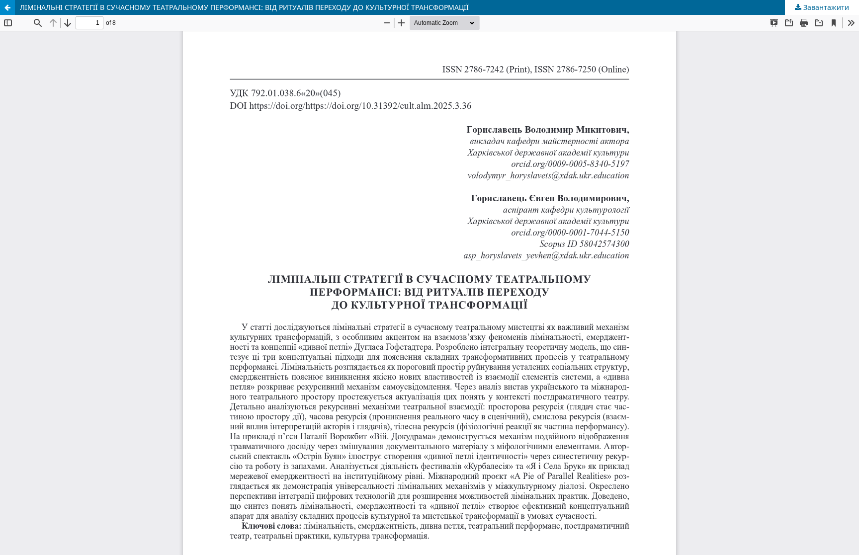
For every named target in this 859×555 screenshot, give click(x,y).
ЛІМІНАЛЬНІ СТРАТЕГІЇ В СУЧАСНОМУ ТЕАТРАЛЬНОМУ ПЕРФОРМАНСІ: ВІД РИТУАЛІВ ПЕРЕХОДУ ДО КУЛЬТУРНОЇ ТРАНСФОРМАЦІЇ (244, 7)
